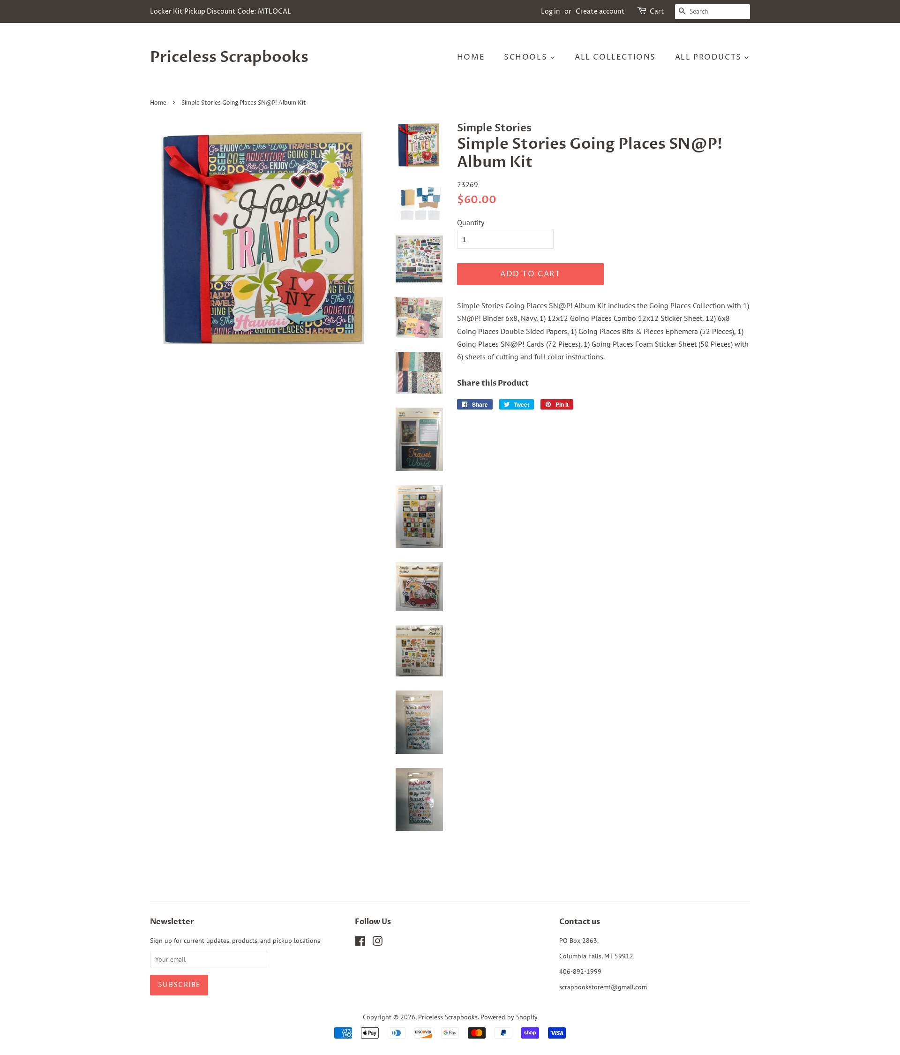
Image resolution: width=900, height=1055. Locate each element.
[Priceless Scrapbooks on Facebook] (360, 943)
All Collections (615, 57)
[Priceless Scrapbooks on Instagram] (377, 943)
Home (471, 57)
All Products (709, 57)
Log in (550, 11)
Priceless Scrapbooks (229, 57)
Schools (527, 57)
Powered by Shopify (509, 1017)
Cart (657, 11)
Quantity (470, 222)
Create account (600, 11)
